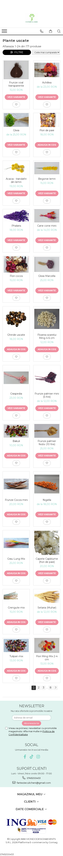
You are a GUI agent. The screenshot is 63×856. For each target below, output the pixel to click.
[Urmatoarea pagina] (55, 688)
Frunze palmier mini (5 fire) (47, 395)
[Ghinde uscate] (16, 318)
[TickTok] (32, 757)
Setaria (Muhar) (47, 607)
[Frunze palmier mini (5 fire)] (46, 377)
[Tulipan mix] (16, 645)
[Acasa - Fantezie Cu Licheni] (31, 19)
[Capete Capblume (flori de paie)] (46, 542)
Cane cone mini (46, 225)
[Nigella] (46, 484)
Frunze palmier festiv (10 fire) (47, 443)
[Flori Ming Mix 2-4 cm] (46, 645)
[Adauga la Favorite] (16, 104)
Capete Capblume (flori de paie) (47, 560)
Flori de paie (47, 130)
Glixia (16, 130)
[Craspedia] (16, 377)
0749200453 (33, 778)
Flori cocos (16, 276)
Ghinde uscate (16, 334)
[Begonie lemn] (46, 168)
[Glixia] (16, 120)
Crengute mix (16, 607)
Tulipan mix (16, 656)
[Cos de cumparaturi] (50, 31)
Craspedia (16, 393)
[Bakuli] (16, 431)
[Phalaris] (16, 216)
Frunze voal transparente (16, 84)
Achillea (46, 82)
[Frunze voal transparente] (16, 70)
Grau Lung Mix (16, 558)
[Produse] (5, 32)
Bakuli (16, 441)
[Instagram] (38, 757)
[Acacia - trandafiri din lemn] (16, 168)
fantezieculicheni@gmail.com (33, 782)
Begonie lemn (47, 178)
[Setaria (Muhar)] (46, 597)
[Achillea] (46, 70)
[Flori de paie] (46, 120)
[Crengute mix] (16, 596)
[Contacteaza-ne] (42, 31)
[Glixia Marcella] (46, 264)
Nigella (47, 500)
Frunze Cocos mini (16, 500)
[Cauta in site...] (59, 31)
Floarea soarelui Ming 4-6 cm (46, 336)
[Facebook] (25, 757)
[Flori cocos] (16, 264)
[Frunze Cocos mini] (16, 484)
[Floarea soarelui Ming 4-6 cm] (46, 318)
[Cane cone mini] (46, 216)
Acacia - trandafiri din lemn (16, 180)
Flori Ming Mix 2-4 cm (47, 658)
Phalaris (16, 225)
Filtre (18, 52)
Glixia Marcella (46, 276)
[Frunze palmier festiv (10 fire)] (46, 431)
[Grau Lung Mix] (16, 543)
